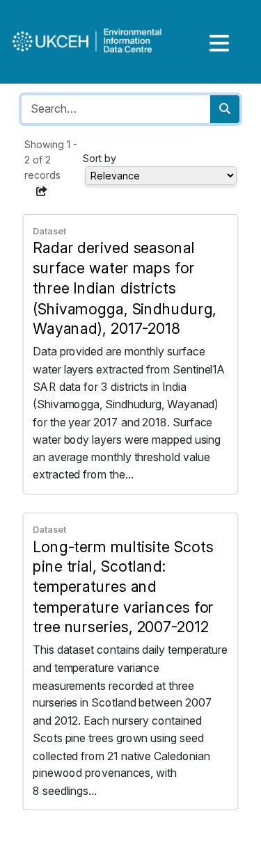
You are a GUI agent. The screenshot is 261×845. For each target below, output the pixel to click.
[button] (41, 191)
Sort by (99, 158)
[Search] (224, 109)
